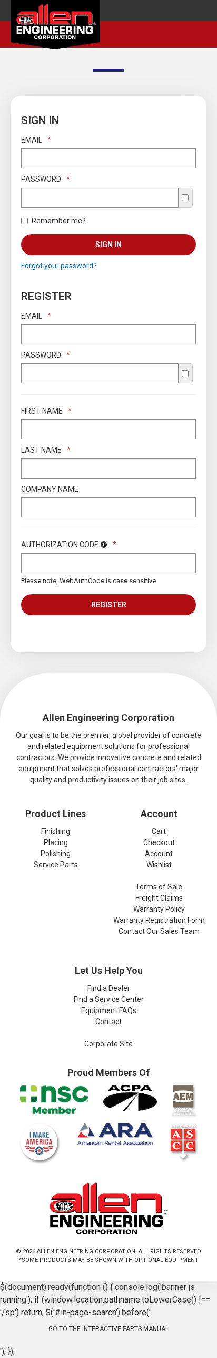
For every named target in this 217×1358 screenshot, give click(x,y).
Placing (56, 842)
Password (45, 179)
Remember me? (59, 221)
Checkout (159, 842)
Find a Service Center (109, 999)
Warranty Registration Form (159, 920)
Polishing (56, 853)
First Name (46, 411)
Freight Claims (159, 898)
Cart (159, 831)
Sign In (108, 244)
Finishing (55, 831)
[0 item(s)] (202, 25)
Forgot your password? (59, 265)
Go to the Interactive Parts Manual (108, 1329)
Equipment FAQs (108, 1010)
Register (108, 605)
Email (36, 140)
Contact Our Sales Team (159, 931)
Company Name (49, 489)
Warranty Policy (159, 909)
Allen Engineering (55, 27)
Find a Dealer (108, 988)
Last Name (46, 450)
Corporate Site (108, 1043)
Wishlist (159, 864)
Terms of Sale (158, 887)
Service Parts (56, 864)
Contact (108, 1021)
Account (159, 853)
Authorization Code (68, 544)
